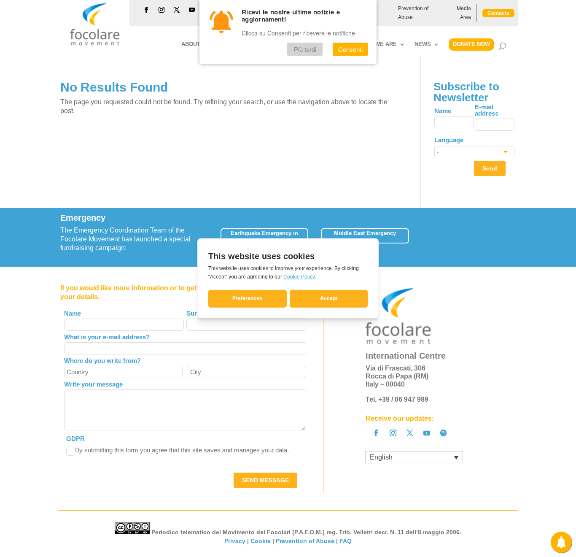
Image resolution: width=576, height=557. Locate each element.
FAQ (345, 541)
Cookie (260, 541)
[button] (515, 237)
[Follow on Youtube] (192, 10)
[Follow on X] (177, 10)
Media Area (464, 12)
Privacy (234, 541)
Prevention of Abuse (413, 12)
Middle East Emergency (365, 233)
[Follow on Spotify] (443, 433)
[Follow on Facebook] (146, 10)
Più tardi (305, 49)
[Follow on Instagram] (161, 10)
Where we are (375, 44)
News (423, 44)
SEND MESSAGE (265, 480)
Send (489, 168)
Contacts (498, 13)
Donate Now (471, 44)
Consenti (350, 49)
